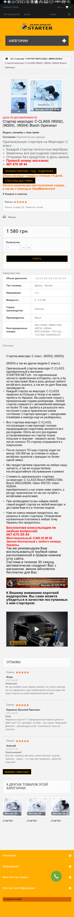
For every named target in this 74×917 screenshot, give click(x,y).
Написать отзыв (34, 207)
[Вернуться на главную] (6, 58)
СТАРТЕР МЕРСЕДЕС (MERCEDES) (43, 58)
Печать (12, 217)
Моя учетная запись (16, 877)
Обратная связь (10, 7)
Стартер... (8, 821)
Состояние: (9, 137)
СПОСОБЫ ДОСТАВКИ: (19, 180)
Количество (13, 242)
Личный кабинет (11, 15)
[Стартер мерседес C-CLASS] (19, 87)
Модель (7, 132)
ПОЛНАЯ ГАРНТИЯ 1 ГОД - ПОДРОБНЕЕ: (29, 171)
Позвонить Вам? (13, 899)
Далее (19, 111)
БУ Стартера (17, 58)
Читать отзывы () (14, 207)
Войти (27, 15)
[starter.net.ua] (37, 26)
